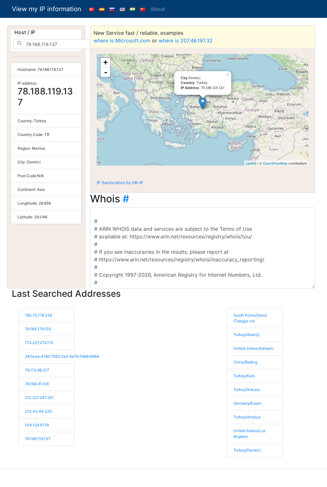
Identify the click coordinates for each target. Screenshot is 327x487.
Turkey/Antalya (247, 417)
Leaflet (251, 163)
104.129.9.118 (37, 425)
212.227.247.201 (39, 397)
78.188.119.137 (37, 438)
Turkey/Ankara (246, 389)
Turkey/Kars (244, 375)
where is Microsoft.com (122, 40)
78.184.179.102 (38, 328)
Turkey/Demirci (247, 450)
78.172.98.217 (37, 370)
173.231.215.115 (39, 342)
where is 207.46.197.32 (186, 40)
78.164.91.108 (37, 383)
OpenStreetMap (275, 163)
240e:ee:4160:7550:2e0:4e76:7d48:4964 (62, 356)
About (157, 9)
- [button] (105, 72)
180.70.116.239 (38, 315)
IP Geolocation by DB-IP (120, 182)
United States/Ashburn (253, 348)
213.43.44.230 (38, 411)
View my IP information (46, 9)
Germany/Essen (247, 403)
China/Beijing (245, 362)
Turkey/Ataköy (246, 334)
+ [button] (105, 62)
